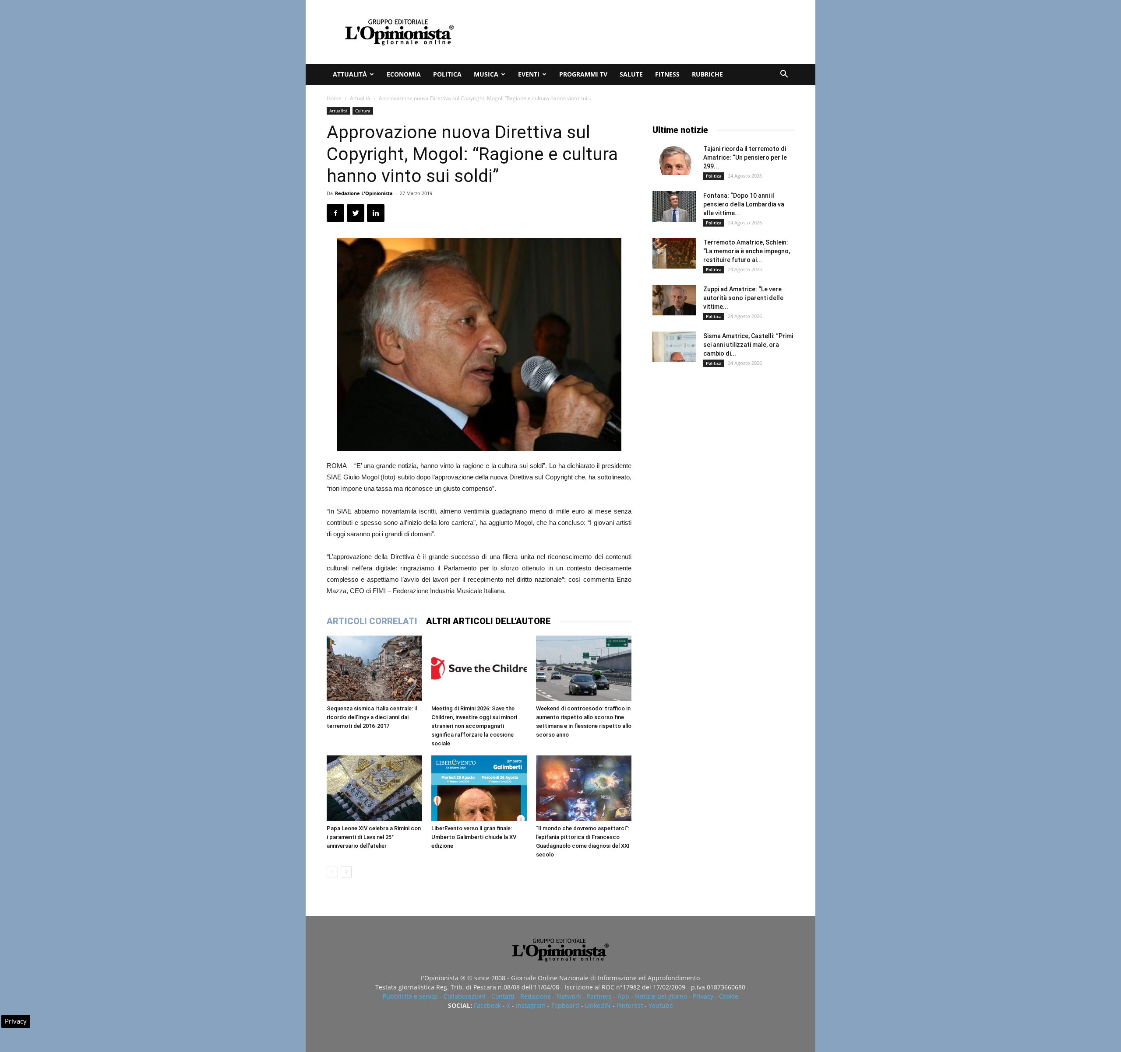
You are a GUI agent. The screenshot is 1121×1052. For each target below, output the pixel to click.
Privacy (703, 996)
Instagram (531, 1005)
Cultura (362, 111)
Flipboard (565, 1005)
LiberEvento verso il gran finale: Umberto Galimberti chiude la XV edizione (473, 837)
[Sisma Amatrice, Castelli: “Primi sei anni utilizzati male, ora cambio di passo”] (674, 347)
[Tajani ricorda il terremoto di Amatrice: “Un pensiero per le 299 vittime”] (674, 159)
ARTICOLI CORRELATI (372, 621)
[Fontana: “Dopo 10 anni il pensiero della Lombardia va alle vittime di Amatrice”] (674, 206)
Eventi (528, 74)
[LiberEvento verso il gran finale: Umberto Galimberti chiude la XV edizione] (479, 788)
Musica (486, 74)
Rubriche (707, 74)
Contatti (503, 996)
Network (569, 996)
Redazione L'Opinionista (364, 193)
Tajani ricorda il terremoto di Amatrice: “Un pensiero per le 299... (745, 157)
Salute (631, 74)
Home (334, 98)
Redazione (535, 996)
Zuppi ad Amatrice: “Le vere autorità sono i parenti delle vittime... (743, 298)
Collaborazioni (465, 996)
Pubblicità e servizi (410, 996)
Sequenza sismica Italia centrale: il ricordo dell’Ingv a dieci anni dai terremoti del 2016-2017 (372, 717)
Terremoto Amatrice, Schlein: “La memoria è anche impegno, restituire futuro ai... (746, 251)
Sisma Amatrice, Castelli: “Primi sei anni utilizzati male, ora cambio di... (748, 344)
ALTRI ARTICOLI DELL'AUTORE (488, 621)
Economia (404, 74)
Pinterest (630, 1005)
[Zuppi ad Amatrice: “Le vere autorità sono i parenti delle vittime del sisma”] (674, 300)
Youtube (661, 1005)
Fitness (667, 74)
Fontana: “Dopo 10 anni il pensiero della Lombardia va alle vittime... (743, 204)
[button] (783, 75)
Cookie (728, 996)
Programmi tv (583, 74)
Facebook (487, 1005)
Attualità (350, 74)
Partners (599, 996)
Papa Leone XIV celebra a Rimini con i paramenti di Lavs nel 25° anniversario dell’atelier (374, 837)
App (623, 996)
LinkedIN (598, 1005)
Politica (447, 74)
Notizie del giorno (661, 996)
